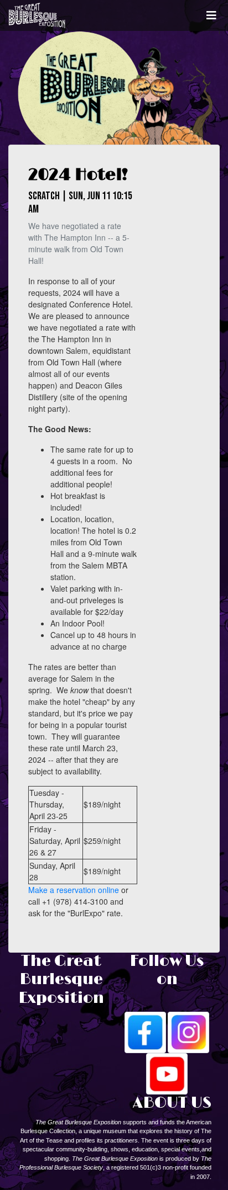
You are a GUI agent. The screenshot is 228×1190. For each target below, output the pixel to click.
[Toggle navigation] (211, 15)
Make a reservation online (73, 889)
